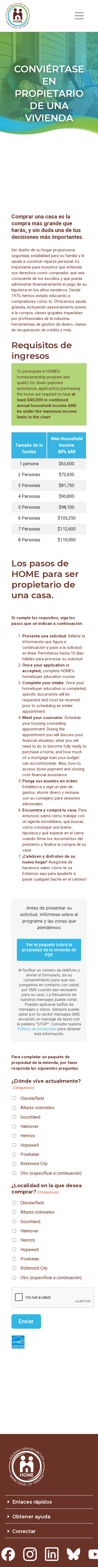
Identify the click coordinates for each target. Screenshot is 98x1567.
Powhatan (29, 1154)
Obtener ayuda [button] (31, 1517)
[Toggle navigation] (79, 16)
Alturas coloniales (37, 1107)
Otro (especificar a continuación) (51, 1173)
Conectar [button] (24, 1531)
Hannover (29, 1126)
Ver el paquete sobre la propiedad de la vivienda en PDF (49, 950)
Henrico (27, 1135)
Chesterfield (32, 1098)
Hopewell (29, 1145)
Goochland (30, 1117)
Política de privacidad (37, 1028)
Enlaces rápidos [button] (32, 1502)
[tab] (49, 1502)
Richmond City (34, 1163)
